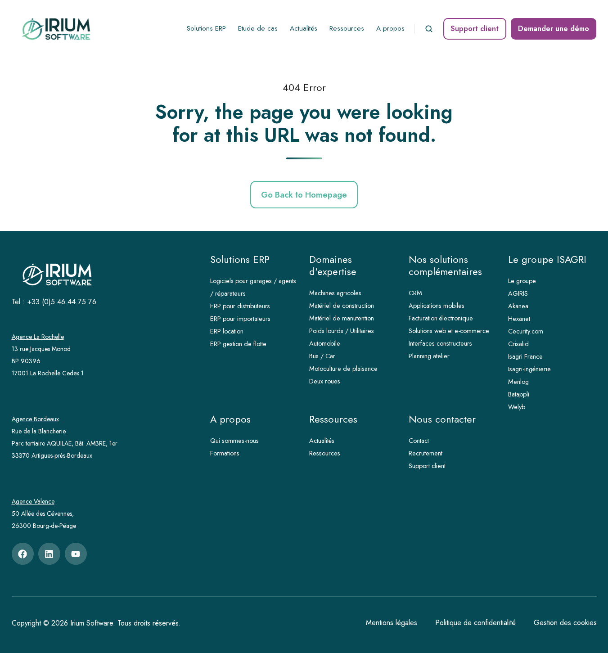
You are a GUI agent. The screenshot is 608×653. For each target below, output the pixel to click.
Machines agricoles (335, 292)
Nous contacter (442, 419)
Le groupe (522, 280)
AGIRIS (518, 293)
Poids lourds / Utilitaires (341, 330)
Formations (224, 453)
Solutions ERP (206, 28)
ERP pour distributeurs (240, 306)
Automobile (324, 343)
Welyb (516, 406)
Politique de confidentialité (475, 622)
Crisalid (518, 343)
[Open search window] (428, 28)
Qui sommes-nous (234, 440)
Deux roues (324, 381)
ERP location (226, 331)
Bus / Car (322, 355)
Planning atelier (429, 355)
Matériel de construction (341, 305)
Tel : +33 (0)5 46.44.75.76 (54, 302)
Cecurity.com (525, 331)
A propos (390, 28)
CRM (415, 292)
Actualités (303, 28)
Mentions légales (391, 622)
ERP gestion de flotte (238, 343)
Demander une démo (553, 28)
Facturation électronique (441, 318)
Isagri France (525, 356)
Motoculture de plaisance (343, 368)
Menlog (518, 381)
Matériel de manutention (341, 318)
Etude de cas (258, 28)
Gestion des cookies (565, 622)
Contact (419, 440)
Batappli (518, 394)
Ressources (346, 28)
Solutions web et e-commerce (449, 330)
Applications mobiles (436, 305)
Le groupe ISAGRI (547, 259)
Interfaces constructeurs (440, 343)
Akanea (518, 306)
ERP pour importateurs (240, 318)
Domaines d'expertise (332, 265)
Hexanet (519, 318)
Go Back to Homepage (304, 195)
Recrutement (425, 453)
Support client (474, 28)
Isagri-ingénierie (529, 369)
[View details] (23, 554)
